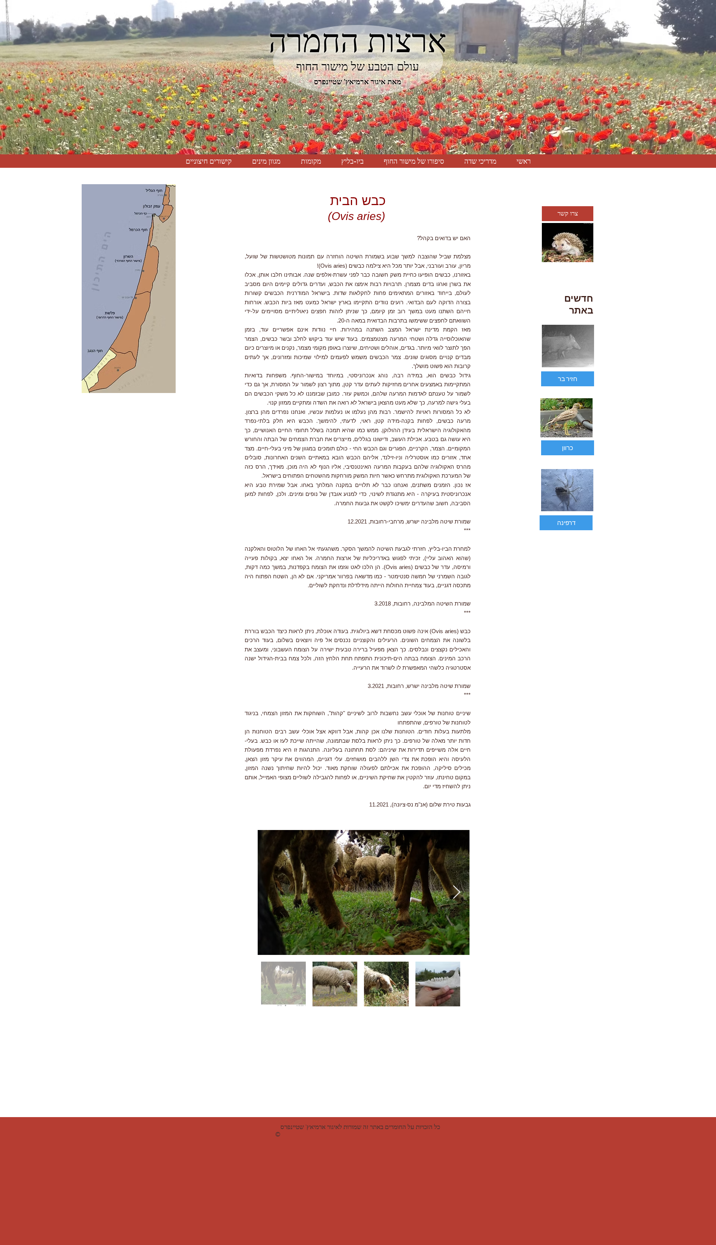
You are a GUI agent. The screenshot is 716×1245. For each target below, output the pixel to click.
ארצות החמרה (357, 41)
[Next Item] (456, 892)
